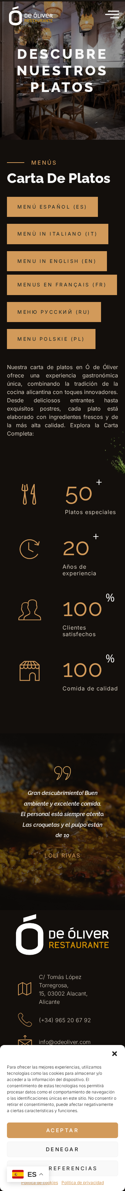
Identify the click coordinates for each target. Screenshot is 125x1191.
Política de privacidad (82, 1182)
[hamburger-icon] (113, 14)
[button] (114, 1053)
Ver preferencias (62, 1168)
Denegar (63, 1149)
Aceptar (62, 1130)
